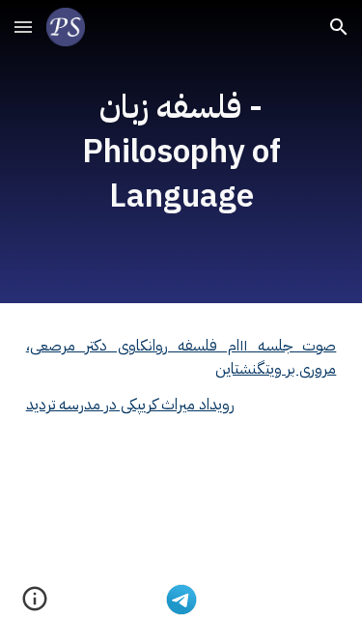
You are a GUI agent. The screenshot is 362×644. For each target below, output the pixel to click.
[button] (23, 26)
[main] (181, 151)
